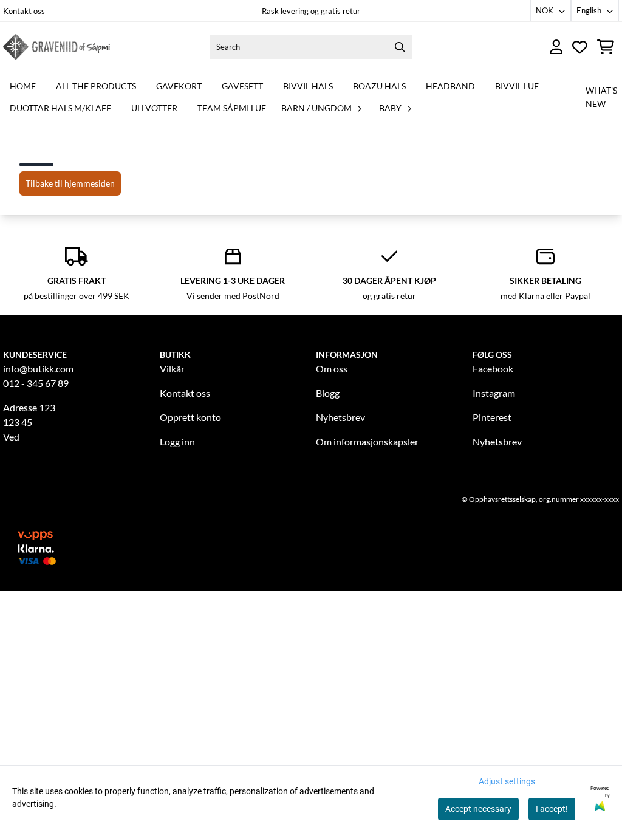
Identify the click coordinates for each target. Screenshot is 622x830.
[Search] (400, 47)
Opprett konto (190, 417)
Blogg (328, 393)
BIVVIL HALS (308, 86)
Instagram (494, 393)
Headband (450, 86)
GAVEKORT (179, 86)
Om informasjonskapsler (367, 441)
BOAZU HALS (379, 86)
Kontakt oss (24, 11)
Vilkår (172, 368)
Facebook (493, 368)
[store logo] (56, 47)
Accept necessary (478, 809)
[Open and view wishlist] (579, 47)
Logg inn (177, 441)
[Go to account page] (556, 47)
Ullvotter (154, 108)
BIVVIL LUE (517, 86)
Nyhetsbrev (340, 417)
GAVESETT (242, 86)
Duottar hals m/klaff (60, 108)
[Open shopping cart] (605, 47)
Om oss (331, 368)
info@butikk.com (38, 368)
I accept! (552, 809)
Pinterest (492, 417)
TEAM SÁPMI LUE (231, 108)
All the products (96, 86)
